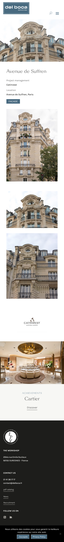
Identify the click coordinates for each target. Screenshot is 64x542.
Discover (32, 407)
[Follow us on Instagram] (4, 517)
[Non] (60, 533)
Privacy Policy (39, 537)
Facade (13, 101)
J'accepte (23, 537)
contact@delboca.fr (12, 483)
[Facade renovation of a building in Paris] (32, 181)
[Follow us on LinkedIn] (10, 517)
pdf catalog (8, 489)
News (5, 496)
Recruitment (9, 502)
